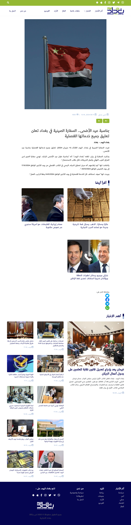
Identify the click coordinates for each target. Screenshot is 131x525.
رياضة (101, 493)
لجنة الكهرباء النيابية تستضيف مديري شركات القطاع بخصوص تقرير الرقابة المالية (21, 408)
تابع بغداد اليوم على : (45, 488)
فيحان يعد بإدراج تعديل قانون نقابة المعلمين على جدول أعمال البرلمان (96, 371)
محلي (122, 500)
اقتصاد (121, 503)
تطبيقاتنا (80, 496)
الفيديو (47, 11)
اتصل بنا (12, 11)
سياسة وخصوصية (77, 493)
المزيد (102, 488)
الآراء (56, 11)
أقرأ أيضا (100, 183)
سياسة (121, 493)
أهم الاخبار (113, 316)
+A (106, 121)
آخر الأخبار (99, 11)
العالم (64, 11)
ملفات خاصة (75, 11)
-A (99, 121)
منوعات (101, 496)
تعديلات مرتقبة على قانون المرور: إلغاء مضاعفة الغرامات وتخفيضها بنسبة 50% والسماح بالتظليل (51, 343)
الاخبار (88, 11)
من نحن (23, 11)
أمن (122, 496)
